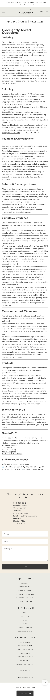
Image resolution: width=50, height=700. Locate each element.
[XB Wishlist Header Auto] (41, 12)
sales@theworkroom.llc (11, 133)
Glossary (25, 624)
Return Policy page (23, 212)
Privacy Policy (25, 660)
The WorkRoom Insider (25, 601)
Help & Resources (25, 627)
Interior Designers (9, 451)
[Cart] (46, 11)
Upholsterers (7, 447)
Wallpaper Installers (9, 445)
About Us (25, 612)
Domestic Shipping (25, 590)
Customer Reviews (25, 631)
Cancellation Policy (25, 649)
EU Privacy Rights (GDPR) (25, 664)
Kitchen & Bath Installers (12, 454)
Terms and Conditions (25, 657)
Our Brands (25, 583)
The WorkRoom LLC (25, 677)
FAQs (25, 620)
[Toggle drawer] (3, 12)
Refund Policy (25, 653)
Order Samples (25, 642)
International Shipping (25, 594)
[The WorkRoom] (25, 12)
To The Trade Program (25, 598)
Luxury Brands (25, 587)
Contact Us (25, 616)
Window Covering (9, 449)
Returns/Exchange (25, 646)
